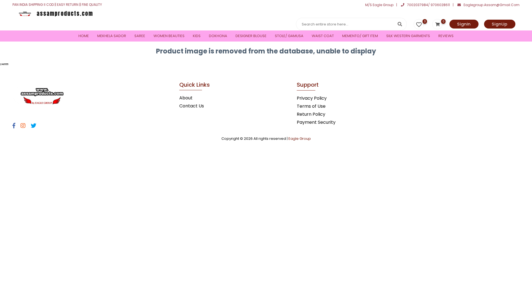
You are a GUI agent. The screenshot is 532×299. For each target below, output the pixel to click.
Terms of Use (311, 106)
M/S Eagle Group (379, 4)
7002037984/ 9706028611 (428, 4)
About (186, 98)
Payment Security (316, 122)
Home (83, 35)
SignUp (500, 24)
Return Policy (311, 114)
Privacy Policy (312, 98)
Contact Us (191, 106)
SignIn (464, 24)
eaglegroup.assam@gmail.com (492, 4)
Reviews (446, 35)
